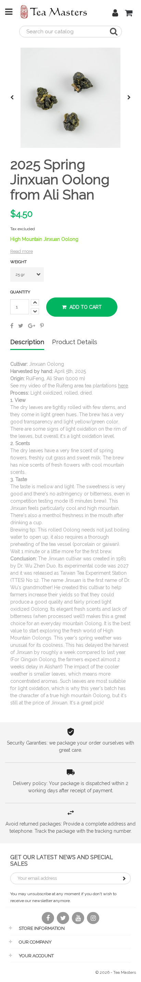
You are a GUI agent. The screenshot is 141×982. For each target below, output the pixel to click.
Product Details (74, 342)
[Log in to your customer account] (115, 14)
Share (11, 326)
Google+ (31, 326)
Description (27, 342)
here (123, 385)
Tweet (20, 326)
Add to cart (85, 307)
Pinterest (42, 326)
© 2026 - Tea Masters (115, 972)
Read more (21, 251)
